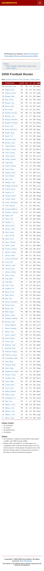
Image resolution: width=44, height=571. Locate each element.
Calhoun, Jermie (10, 149)
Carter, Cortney (10, 153)
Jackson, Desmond (11, 259)
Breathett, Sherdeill (11, 123)
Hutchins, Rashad (11, 249)
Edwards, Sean (10, 182)
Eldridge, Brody (10, 186)
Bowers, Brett (9, 106)
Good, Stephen (10, 206)
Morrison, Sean (10, 322)
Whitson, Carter (10, 404)
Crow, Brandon (10, 176)
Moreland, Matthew (11, 318)
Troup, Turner (9, 388)
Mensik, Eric (9, 308)
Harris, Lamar (9, 232)
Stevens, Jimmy (10, 375)
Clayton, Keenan (10, 166)
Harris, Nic (8, 235)
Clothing (33, 54)
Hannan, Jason (10, 229)
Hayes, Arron (9, 239)
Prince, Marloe (10, 338)
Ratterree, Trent (10, 345)
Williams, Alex (9, 408)
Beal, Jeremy (9, 99)
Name (15, 79)
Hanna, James (10, 226)
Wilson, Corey (9, 418)
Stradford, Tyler (10, 378)
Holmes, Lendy (10, 245)
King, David (9, 279)
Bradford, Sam (10, 113)
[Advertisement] (22, 29)
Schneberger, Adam (11, 358)
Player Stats (32, 66)
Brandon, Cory (9, 116)
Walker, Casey (10, 395)
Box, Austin (9, 109)
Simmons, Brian (10, 365)
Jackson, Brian (10, 255)
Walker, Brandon (10, 391)
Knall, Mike (8, 282)
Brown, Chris (9, 126)
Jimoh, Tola (9, 262)
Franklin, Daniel (10, 199)
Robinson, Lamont (11, 355)
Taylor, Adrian (9, 381)
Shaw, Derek (9, 361)
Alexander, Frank (10, 86)
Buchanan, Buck (10, 139)
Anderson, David (10, 93)
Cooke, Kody (9, 169)
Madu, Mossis (9, 295)
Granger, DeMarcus (11, 209)
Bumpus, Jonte (10, 143)
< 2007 (7, 68)
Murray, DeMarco (10, 325)
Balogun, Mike (9, 96)
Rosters (6, 64)
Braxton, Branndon (11, 119)
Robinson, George (11, 351)
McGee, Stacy (10, 305)
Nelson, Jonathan (10, 328)
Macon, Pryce (9, 292)
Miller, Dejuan (9, 312)
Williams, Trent (10, 414)
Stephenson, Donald (11, 371)
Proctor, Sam (9, 341)
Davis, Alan (9, 179)
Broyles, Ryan (9, 133)
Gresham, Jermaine (11, 212)
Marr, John (8, 298)
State (33, 79)
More (36, 56)
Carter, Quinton (10, 156)
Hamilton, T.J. (9, 222)
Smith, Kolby (9, 368)
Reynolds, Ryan (10, 348)
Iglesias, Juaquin (10, 252)
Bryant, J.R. (9, 136)
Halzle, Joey (9, 219)
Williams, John (10, 411)
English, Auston (10, 189)
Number (9, 79)
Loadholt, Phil (9, 288)
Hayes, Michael (10, 242)
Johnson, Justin (10, 265)
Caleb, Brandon (10, 146)
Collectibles (8, 56)
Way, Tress (9, 401)
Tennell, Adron (9, 385)
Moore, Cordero (10, 315)
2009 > (14, 68)
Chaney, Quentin (10, 159)
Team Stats (22, 66)
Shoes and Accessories (24, 56)
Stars (38, 79)
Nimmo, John (9, 332)
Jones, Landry (9, 275)
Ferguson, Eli (9, 192)
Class (21, 79)
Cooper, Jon (9, 172)
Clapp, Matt (9, 162)
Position (27, 79)
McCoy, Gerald (10, 302)
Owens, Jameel (10, 335)
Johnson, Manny (10, 272)
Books (26, 54)
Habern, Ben (9, 216)
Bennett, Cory (9, 103)
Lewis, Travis (9, 285)
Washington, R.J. (10, 398)
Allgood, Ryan (9, 90)
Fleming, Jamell (10, 196)
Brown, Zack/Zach (11, 129)
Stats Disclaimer (26, 561)
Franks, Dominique (11, 202)
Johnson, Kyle (9, 269)
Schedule (13, 66)
